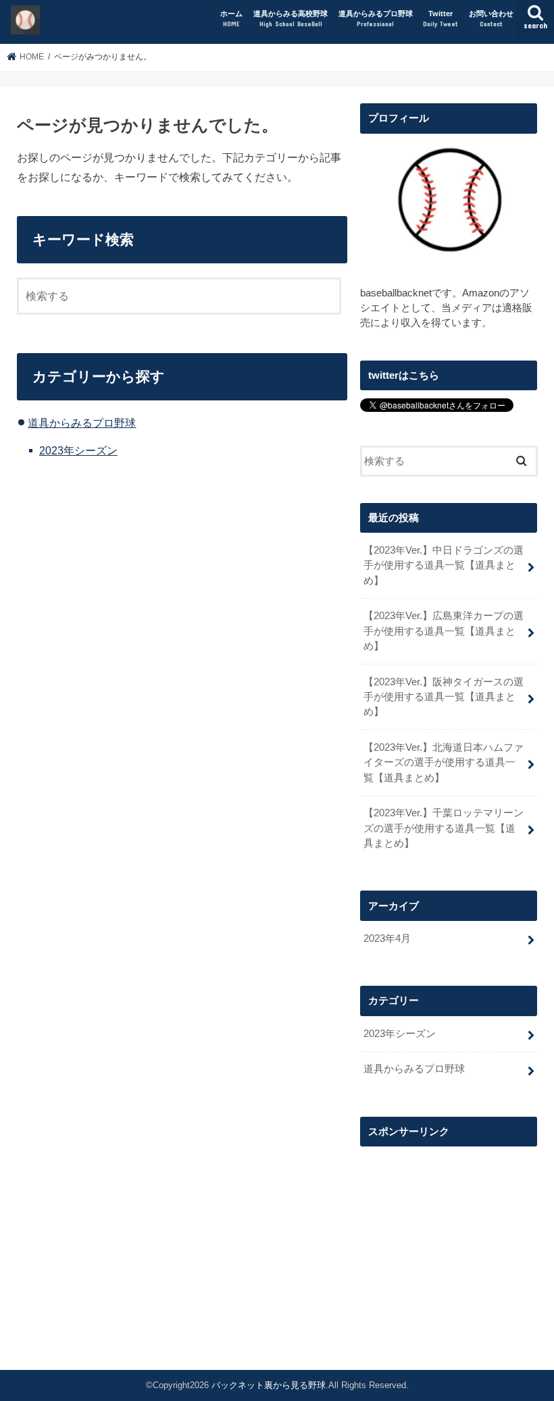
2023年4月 (387, 938)
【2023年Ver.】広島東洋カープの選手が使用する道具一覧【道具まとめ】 (443, 630)
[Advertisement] (448, 1239)
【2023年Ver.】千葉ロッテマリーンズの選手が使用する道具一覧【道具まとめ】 (443, 828)
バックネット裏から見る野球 (268, 1385)
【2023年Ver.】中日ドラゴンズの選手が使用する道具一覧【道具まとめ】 (443, 565)
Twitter (440, 18)
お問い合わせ (491, 18)
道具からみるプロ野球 (375, 18)
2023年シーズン (78, 450)
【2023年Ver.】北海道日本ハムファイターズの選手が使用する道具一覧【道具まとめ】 (443, 762)
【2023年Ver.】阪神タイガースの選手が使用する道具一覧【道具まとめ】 (443, 697)
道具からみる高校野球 (290, 18)
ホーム (231, 18)
